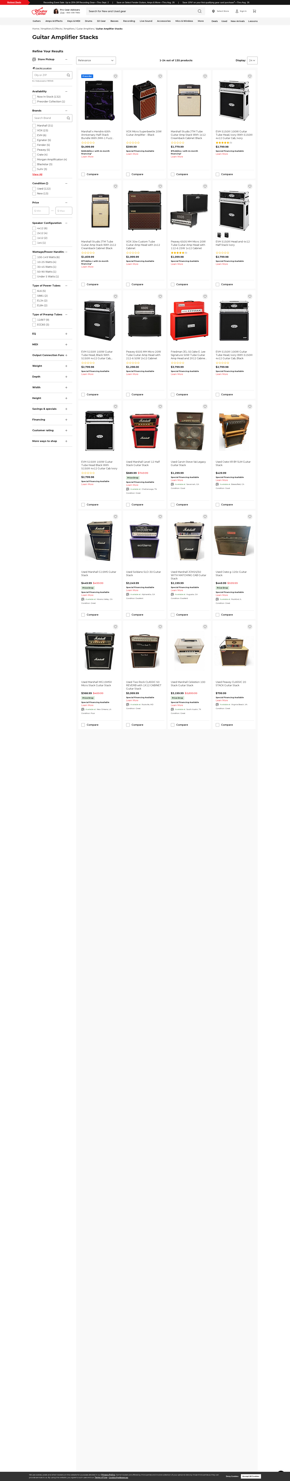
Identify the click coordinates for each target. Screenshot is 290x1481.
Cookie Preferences (118, 1477)
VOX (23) (42, 130)
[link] (99, 135)
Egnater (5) (44, 140)
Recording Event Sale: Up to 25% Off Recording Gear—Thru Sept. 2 (76, 2)
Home (35, 28)
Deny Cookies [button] (232, 1476)
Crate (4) (42, 154)
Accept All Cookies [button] (250, 1476)
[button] (66, 11)
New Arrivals (238, 21)
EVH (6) (41, 135)
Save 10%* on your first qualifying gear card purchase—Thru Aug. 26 (215, 2)
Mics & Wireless (184, 21)
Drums (88, 21)
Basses (114, 21)
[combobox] (96, 60)
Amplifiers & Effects (51, 28)
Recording (129, 21)
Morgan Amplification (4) (52, 159)
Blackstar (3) (44, 164)
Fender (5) (43, 145)
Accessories (164, 21)
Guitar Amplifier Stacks (109, 28)
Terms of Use (101, 1477)
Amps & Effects (54, 21)
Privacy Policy (108, 1475)
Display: (241, 60)
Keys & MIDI (73, 21)
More (201, 21)
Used (224, 21)
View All (37, 174)
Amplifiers (69, 28)
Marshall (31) (45, 125)
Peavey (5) (43, 149)
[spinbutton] (41, 211)
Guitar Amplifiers (85, 28)
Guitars (37, 21)
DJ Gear (101, 21)
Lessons (253, 21)
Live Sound (146, 21)
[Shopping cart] (254, 11)
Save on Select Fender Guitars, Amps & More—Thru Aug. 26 (146, 2)
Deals (215, 21)
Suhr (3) (42, 169)
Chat (62, 13)
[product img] (100, 100)
